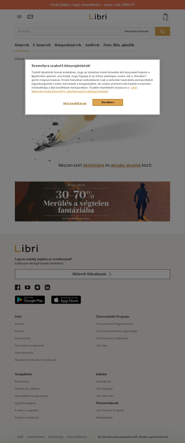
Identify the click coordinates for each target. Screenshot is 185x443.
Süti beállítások (74, 103)
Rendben (108, 102)
